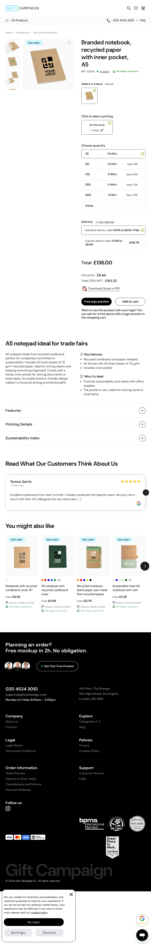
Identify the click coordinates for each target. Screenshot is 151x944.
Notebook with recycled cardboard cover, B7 (21, 588)
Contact (11, 727)
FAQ (142, 20)
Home (9, 32)
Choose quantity (93, 145)
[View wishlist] (136, 8)
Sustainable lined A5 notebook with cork (126, 588)
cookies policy (39, 912)
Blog (82, 727)
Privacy (84, 745)
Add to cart (130, 301)
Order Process (15, 773)
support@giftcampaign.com (26, 695)
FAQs (82, 779)
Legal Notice (14, 745)
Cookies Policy (89, 751)
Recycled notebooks (45, 32)
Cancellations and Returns (23, 784)
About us (12, 721)
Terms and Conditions (21, 751)
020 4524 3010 (22, 689)
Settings (18, 933)
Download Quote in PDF (104, 288)
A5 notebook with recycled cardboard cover (54, 590)
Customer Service (91, 773)
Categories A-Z (90, 721)
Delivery (97, 222)
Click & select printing (97, 116)
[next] (146, 492)
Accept (34, 922)
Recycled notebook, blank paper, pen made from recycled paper (92, 590)
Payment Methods (18, 790)
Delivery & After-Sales (21, 779)
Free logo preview (96, 301)
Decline (49, 933)
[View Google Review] (138, 503)
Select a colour (97, 84)
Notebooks (22, 32)
